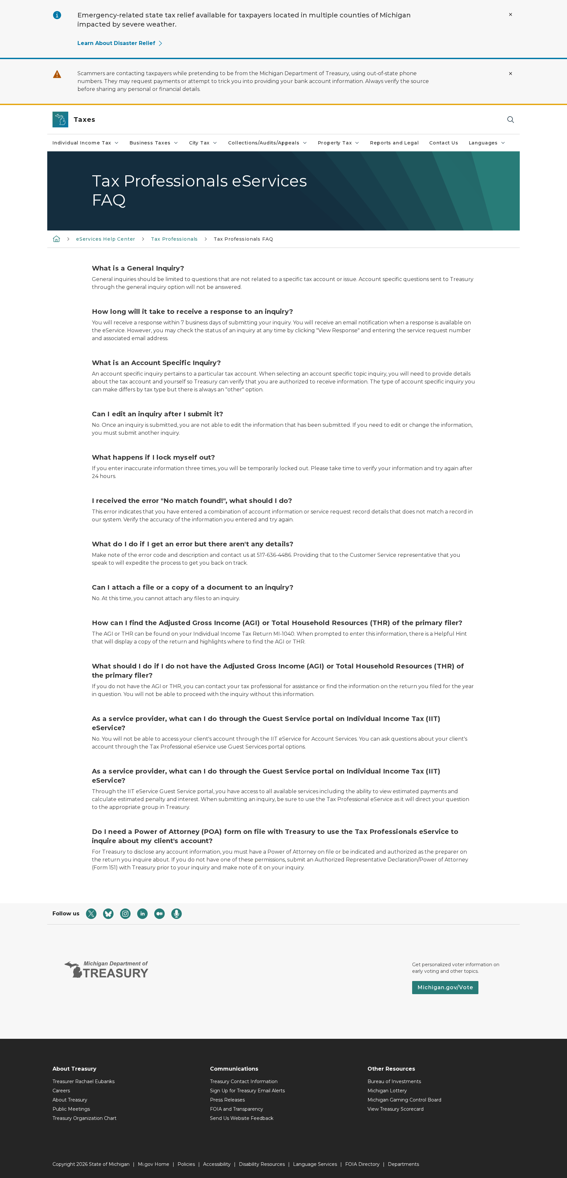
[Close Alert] (510, 14)
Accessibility (217, 1164)
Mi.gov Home (153, 1164)
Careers (61, 1091)
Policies (186, 1164)
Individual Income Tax (81, 143)
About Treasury (69, 1100)
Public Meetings (71, 1109)
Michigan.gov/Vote (445, 987)
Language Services (315, 1164)
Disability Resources (262, 1164)
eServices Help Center (105, 239)
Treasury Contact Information (244, 1081)
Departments (403, 1164)
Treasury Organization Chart (84, 1118)
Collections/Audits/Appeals (263, 143)
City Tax (199, 143)
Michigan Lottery (387, 1091)
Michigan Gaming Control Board (404, 1100)
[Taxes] (56, 239)
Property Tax (335, 143)
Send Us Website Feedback (241, 1118)
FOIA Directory (362, 1164)
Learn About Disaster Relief (116, 43)
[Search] (510, 120)
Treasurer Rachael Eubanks (83, 1081)
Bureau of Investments (394, 1081)
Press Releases (227, 1100)
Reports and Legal (394, 143)
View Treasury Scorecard (396, 1109)
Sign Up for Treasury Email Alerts (247, 1091)
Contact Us (443, 143)
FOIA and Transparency (236, 1109)
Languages (483, 143)
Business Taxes (150, 143)
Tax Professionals (174, 239)
